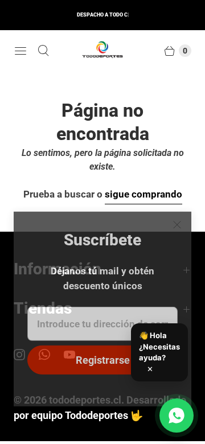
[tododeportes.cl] (102, 51)
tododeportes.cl (85, 400)
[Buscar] (43, 50)
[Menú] (20, 50)
